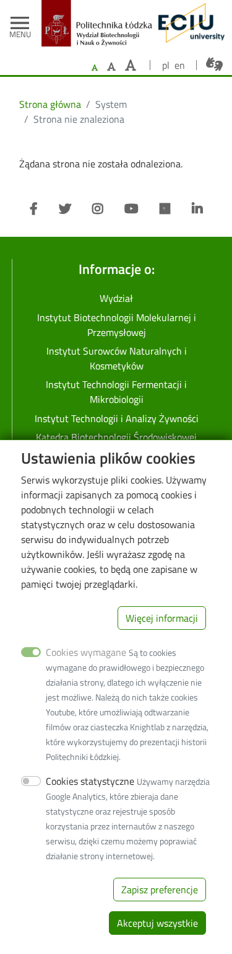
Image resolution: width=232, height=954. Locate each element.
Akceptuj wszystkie (157, 923)
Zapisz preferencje (159, 889)
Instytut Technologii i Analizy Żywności (117, 418)
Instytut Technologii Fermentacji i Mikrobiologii (116, 392)
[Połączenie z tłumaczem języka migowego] (214, 64)
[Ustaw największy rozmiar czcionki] (130, 65)
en (179, 65)
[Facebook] (34, 209)
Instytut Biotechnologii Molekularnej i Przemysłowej (116, 325)
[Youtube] (131, 209)
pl (166, 65)
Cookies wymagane (86, 652)
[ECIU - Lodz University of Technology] (188, 23)
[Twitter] (65, 209)
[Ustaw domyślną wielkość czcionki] (95, 68)
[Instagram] (97, 209)
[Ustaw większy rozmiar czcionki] (111, 66)
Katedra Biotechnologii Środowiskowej (116, 437)
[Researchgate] (165, 209)
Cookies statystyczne (90, 781)
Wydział (116, 298)
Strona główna (50, 104)
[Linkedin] (197, 209)
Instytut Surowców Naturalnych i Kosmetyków (116, 358)
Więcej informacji (162, 618)
